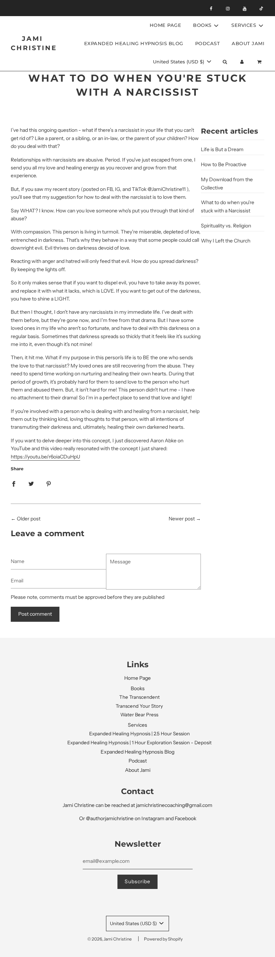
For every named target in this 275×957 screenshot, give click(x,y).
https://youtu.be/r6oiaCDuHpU (45, 456)
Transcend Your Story (139, 706)
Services (137, 725)
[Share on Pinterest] (48, 483)
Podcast (207, 43)
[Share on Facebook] (13, 483)
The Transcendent (139, 697)
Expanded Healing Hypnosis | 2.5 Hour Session (139, 733)
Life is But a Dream (222, 149)
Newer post (182, 518)
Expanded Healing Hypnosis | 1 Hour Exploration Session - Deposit (139, 742)
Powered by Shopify (163, 939)
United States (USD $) (179, 61)
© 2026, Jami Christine (109, 939)
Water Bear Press (139, 714)
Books (138, 688)
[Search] (224, 62)
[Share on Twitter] (31, 483)
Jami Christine (32, 43)
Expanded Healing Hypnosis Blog (133, 43)
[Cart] (260, 62)
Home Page (166, 25)
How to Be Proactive (223, 164)
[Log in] (242, 62)
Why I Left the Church (225, 240)
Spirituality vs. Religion (226, 225)
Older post (28, 518)
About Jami (248, 43)
